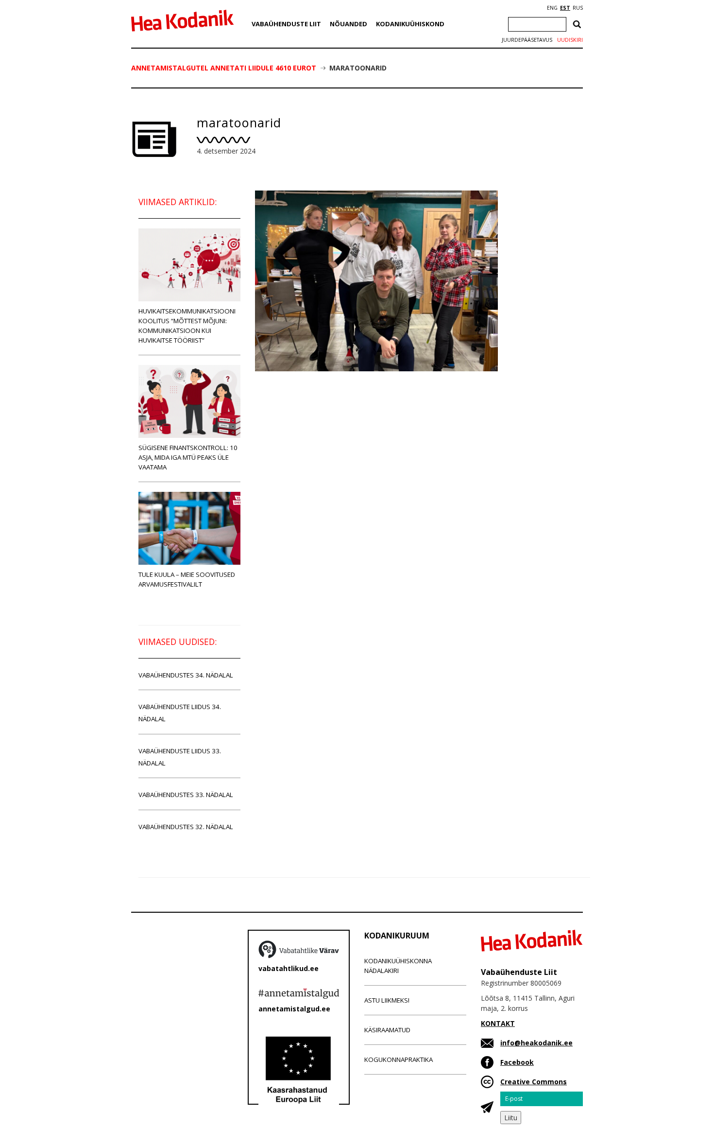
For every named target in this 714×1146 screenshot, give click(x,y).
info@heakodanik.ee (536, 1042)
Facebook (517, 1062)
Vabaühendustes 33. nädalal (185, 794)
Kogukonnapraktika (398, 1059)
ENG (552, 7)
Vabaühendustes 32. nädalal (185, 826)
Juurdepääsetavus (527, 39)
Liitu (510, 1117)
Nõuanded (348, 23)
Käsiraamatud (387, 1029)
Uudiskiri (570, 39)
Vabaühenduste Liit (286, 23)
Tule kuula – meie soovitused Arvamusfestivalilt (186, 579)
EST (565, 7)
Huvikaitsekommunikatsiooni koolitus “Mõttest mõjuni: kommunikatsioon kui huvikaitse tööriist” (187, 326)
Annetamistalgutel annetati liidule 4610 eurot (223, 67)
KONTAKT (498, 1023)
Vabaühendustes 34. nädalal (185, 675)
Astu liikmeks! (386, 1000)
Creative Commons (533, 1081)
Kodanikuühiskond (410, 23)
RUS (578, 7)
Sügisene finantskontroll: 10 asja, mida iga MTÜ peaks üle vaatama (188, 457)
